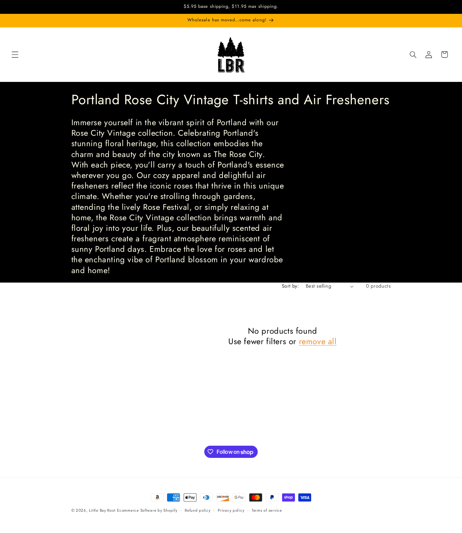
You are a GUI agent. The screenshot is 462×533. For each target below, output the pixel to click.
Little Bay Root (102, 510)
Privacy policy (231, 510)
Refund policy (198, 510)
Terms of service (267, 510)
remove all (318, 341)
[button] (15, 54)
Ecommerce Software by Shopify (147, 510)
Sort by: (290, 286)
